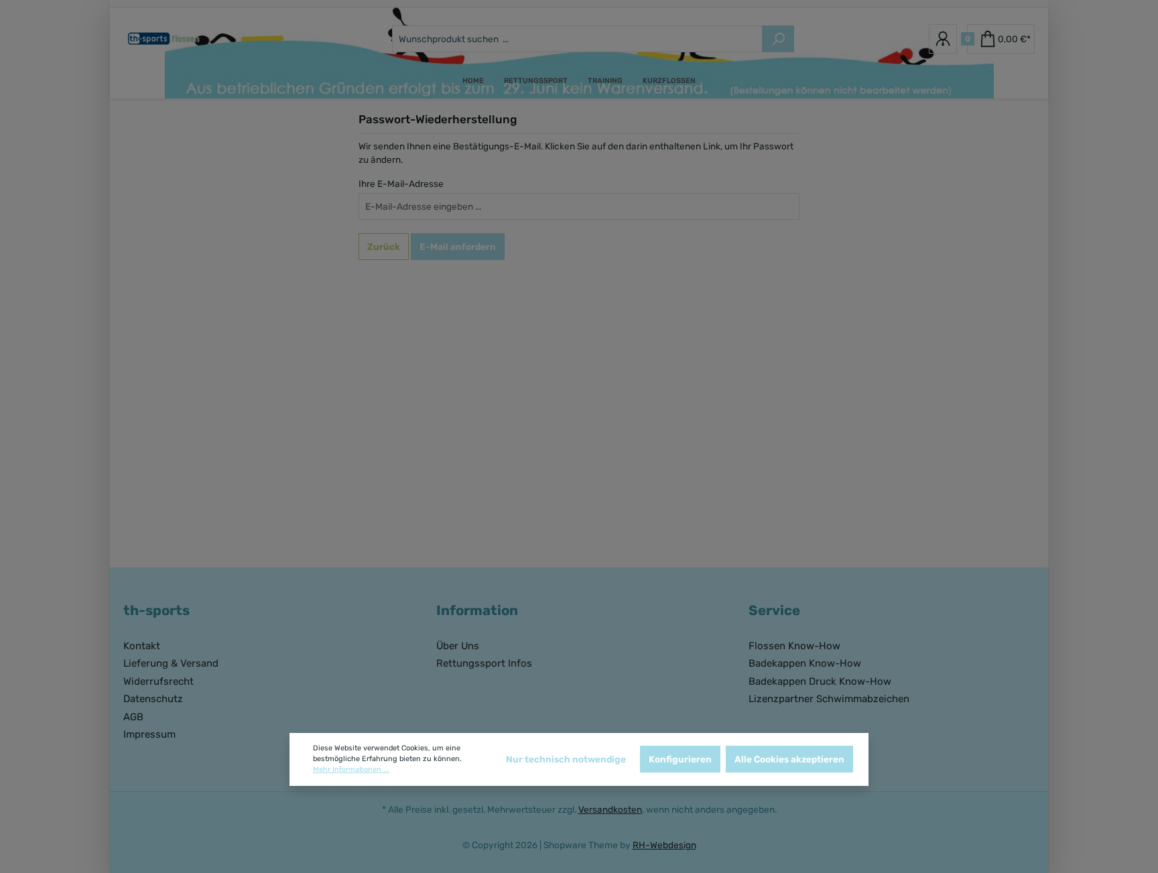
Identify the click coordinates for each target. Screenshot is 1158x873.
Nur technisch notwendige (566, 759)
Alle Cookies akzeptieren (789, 759)
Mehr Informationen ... (351, 769)
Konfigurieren (680, 759)
